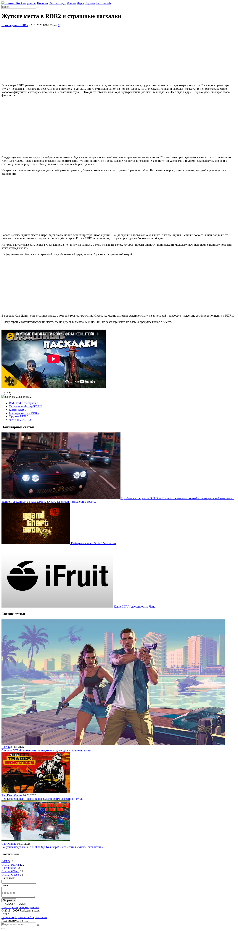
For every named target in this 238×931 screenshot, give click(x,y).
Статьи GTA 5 (10, 874)
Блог (99, 3)
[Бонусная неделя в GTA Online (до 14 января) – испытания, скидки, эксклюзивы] (35, 840)
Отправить (9, 900)
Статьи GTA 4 (10, 871)
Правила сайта (24, 917)
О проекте (8, 917)
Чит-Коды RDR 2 (20, 419)
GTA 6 (5, 747)
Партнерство (9, 907)
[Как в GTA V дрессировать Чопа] (57, 606)
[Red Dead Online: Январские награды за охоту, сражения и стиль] (35, 792)
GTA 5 (5, 861)
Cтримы (90, 3)
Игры (80, 3)
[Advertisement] (119, 55)
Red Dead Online (11, 795)
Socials (106, 3)
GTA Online (8, 843)
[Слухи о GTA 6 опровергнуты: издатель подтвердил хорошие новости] (113, 743)
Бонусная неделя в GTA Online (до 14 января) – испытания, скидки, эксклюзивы (52, 847)
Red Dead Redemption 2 (23, 403)
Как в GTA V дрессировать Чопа (134, 606)
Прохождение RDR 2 (14, 25)
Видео (62, 3)
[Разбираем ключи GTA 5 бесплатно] (36, 543)
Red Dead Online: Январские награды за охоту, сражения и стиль (42, 798)
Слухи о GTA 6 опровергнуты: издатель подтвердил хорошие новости (46, 750)
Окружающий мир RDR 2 (25, 406)
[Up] (2, 928)
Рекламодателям (29, 907)
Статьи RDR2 (10, 864)
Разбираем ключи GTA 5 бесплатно (93, 543)
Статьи (53, 3)
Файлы (71, 3)
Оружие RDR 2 (18, 416)
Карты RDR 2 (17, 409)
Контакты (41, 917)
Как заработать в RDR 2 (24, 413)
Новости (42, 3)
